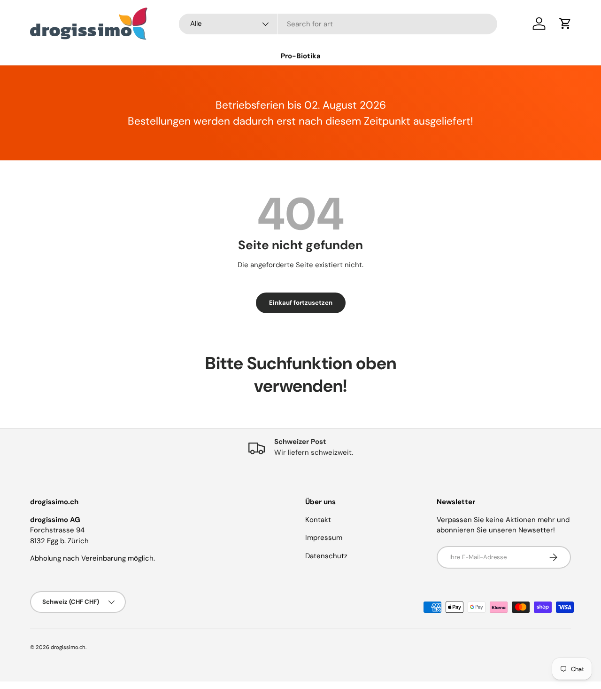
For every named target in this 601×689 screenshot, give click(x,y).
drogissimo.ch (68, 647)
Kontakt (318, 519)
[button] (565, 23)
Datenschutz (326, 556)
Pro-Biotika (301, 56)
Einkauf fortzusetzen (300, 303)
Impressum (323, 537)
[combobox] (338, 24)
